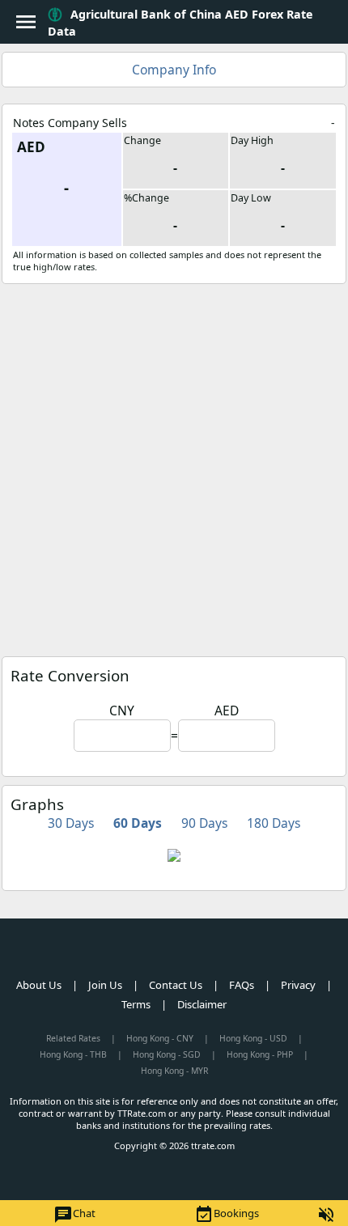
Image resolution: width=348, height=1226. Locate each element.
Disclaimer (202, 1004)
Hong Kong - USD (253, 1038)
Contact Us (175, 985)
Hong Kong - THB (73, 1054)
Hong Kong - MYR (174, 1070)
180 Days (273, 823)
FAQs (241, 985)
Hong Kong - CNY (159, 1038)
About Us (39, 985)
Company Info (174, 69)
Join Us (105, 985)
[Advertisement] (174, 466)
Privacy (298, 985)
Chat (74, 1214)
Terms (136, 1004)
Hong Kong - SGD (167, 1054)
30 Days (71, 823)
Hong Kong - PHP (260, 1054)
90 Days (204, 823)
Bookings (226, 1214)
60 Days (137, 823)
